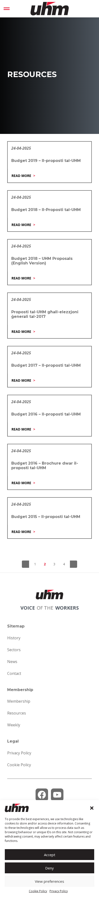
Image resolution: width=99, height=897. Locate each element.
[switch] (6, 8)
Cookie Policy (38, 891)
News (12, 661)
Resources (16, 713)
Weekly (13, 725)
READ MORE (21, 175)
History (13, 638)
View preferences (49, 881)
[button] (91, 808)
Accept (49, 854)
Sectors (14, 649)
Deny (49, 868)
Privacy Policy (59, 891)
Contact (14, 673)
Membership (18, 701)
